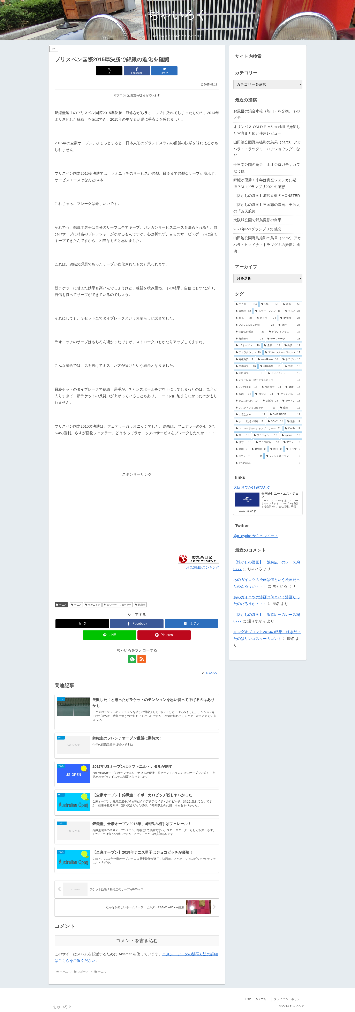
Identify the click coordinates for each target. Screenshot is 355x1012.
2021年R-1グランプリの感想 (257, 229)
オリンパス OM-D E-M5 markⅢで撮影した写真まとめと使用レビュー (266, 130)
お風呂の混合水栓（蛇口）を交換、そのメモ (266, 114)
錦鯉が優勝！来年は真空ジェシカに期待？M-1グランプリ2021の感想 (264, 183)
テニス (63, 604)
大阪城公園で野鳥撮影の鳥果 (257, 220)
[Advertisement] (95, 506)
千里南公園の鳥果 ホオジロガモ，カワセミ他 (266, 168)
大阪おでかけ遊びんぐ (251, 487)
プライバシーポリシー (288, 999)
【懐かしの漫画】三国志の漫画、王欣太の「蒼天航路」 (266, 208)
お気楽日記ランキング (202, 567)
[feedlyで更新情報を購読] (132, 659)
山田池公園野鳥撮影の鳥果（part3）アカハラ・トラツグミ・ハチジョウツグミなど (267, 149)
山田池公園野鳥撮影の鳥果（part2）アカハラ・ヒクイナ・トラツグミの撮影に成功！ (267, 244)
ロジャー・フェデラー (119, 604)
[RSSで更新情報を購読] (141, 659)
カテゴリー (262, 999)
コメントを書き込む (137, 940)
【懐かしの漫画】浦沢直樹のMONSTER (266, 196)
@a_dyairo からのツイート (255, 536)
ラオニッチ (94, 604)
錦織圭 (141, 604)
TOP (248, 999)
